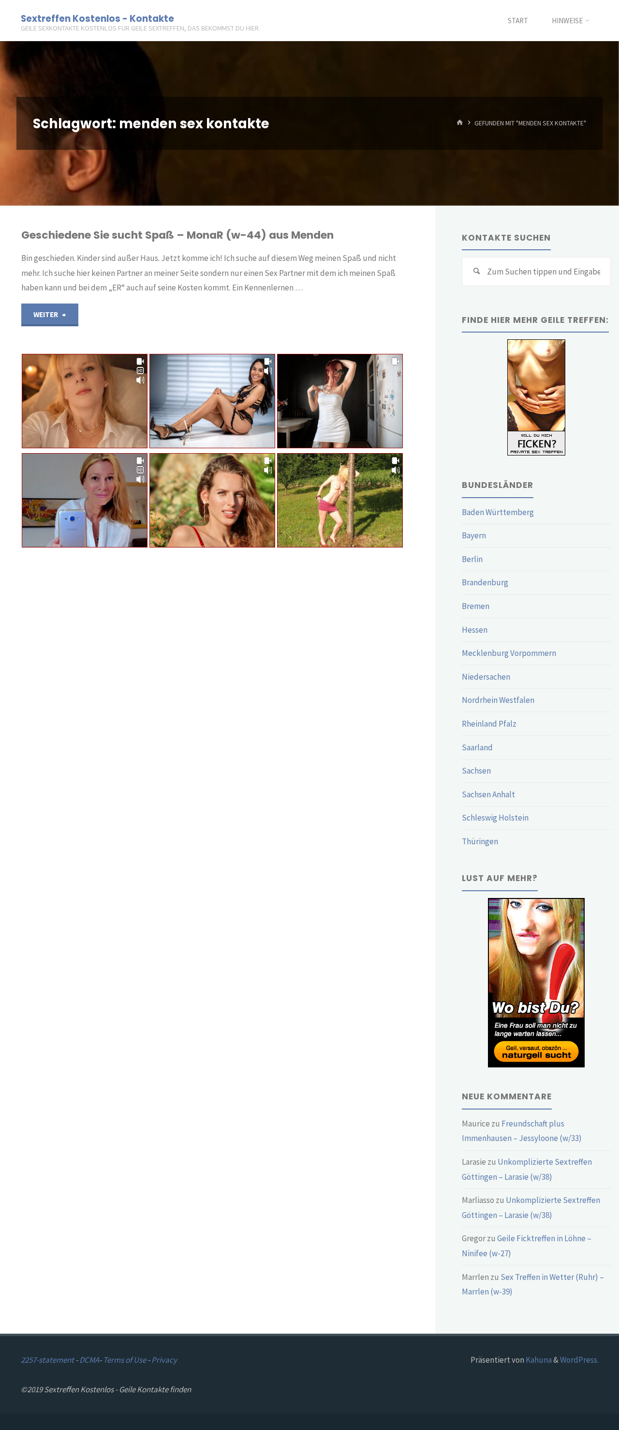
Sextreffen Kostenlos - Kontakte (97, 18)
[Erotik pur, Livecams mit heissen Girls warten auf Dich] (536, 981)
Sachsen (476, 770)
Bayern (474, 535)
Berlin (472, 559)
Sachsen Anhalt (488, 794)
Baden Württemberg (498, 512)
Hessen (474, 629)
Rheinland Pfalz (489, 723)
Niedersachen (486, 676)
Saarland (477, 747)
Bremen (475, 606)
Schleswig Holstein (495, 817)
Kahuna (538, 1359)
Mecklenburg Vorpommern (509, 653)
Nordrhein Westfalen (498, 700)
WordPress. (579, 1359)
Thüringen (480, 841)
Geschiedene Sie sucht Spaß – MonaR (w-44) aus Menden (177, 235)
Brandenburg (485, 582)
